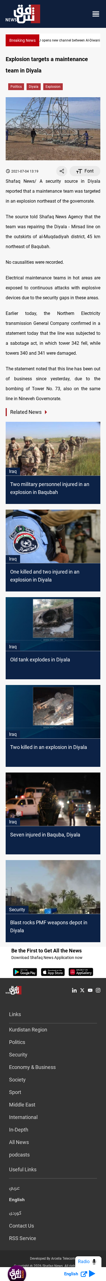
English (17, 1201)
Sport (15, 1092)
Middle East (22, 1105)
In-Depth (18, 1130)
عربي (14, 1188)
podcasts (19, 1155)
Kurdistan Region (28, 1030)
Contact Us (21, 1226)
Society (17, 1080)
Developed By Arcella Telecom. (53, 1259)
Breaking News (22, 40)
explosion (53, 87)
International (23, 1117)
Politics (16, 87)
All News (19, 1142)
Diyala (33, 87)
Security (18, 1055)
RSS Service (22, 1238)
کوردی (15, 1213)
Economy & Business (32, 1067)
